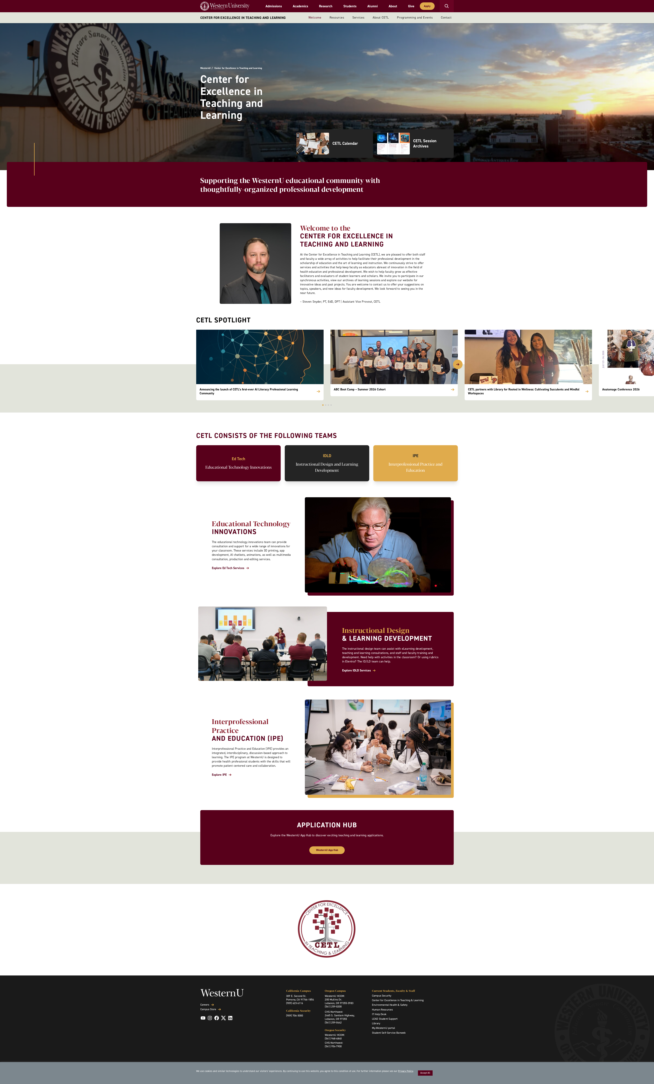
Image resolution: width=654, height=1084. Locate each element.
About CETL (381, 17)
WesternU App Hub (327, 850)
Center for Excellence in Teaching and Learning (243, 17)
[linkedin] (230, 1018)
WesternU (205, 68)
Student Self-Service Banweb (389, 1032)
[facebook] (216, 1018)
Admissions (274, 6)
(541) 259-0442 (333, 1022)
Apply (427, 6)
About (393, 6)
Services (358, 17)
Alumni (372, 6)
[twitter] (223, 1018)
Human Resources (382, 1009)
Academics (300, 6)
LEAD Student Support (385, 1019)
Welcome (314, 17)
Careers (204, 1004)
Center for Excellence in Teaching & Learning (398, 1000)
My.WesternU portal (383, 1028)
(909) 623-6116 (294, 1003)
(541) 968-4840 (333, 1038)
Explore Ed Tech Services (228, 568)
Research (325, 6)
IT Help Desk (379, 1014)
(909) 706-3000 (294, 1015)
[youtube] (203, 1018)
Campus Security (381, 995)
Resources (337, 17)
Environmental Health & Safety (390, 1005)
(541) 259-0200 (333, 1006)
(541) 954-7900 (333, 1046)
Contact (446, 17)
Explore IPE (219, 775)
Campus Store (208, 1009)
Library (376, 1023)
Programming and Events (415, 17)
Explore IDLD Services (356, 670)
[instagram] (210, 1018)
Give (411, 6)
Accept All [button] (425, 1072)
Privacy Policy (405, 1071)
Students (349, 6)
